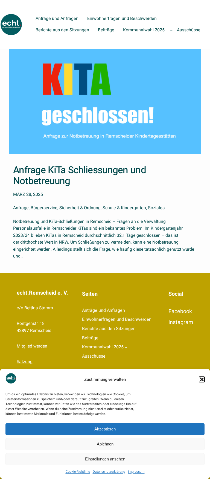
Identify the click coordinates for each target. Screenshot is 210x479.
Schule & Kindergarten (124, 208)
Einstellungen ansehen (105, 459)
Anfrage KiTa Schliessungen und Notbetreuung (79, 176)
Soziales (156, 208)
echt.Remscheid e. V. (42, 293)
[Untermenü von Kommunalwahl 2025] (171, 30)
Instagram (180, 322)
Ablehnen (105, 444)
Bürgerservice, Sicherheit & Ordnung (66, 208)
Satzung (25, 361)
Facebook (180, 311)
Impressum (136, 471)
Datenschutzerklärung (109, 471)
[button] (202, 379)
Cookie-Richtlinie (78, 471)
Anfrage (21, 208)
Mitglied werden (32, 346)
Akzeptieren (105, 429)
